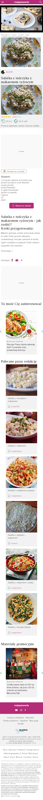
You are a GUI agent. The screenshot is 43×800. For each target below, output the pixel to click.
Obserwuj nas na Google (15, 171)
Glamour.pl (12, 749)
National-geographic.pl (12, 753)
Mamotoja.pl (33, 753)
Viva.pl (12, 757)
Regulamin (24, 720)
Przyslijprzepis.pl (32, 749)
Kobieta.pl (21, 749)
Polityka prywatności (11, 720)
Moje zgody (34, 720)
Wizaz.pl (19, 757)
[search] (40, 2)
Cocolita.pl (27, 757)
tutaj (18, 796)
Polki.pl (6, 757)
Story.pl (35, 757)
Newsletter (30, 717)
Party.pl (25, 753)
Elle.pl (5, 749)
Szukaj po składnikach (15, 717)
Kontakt (21, 723)
